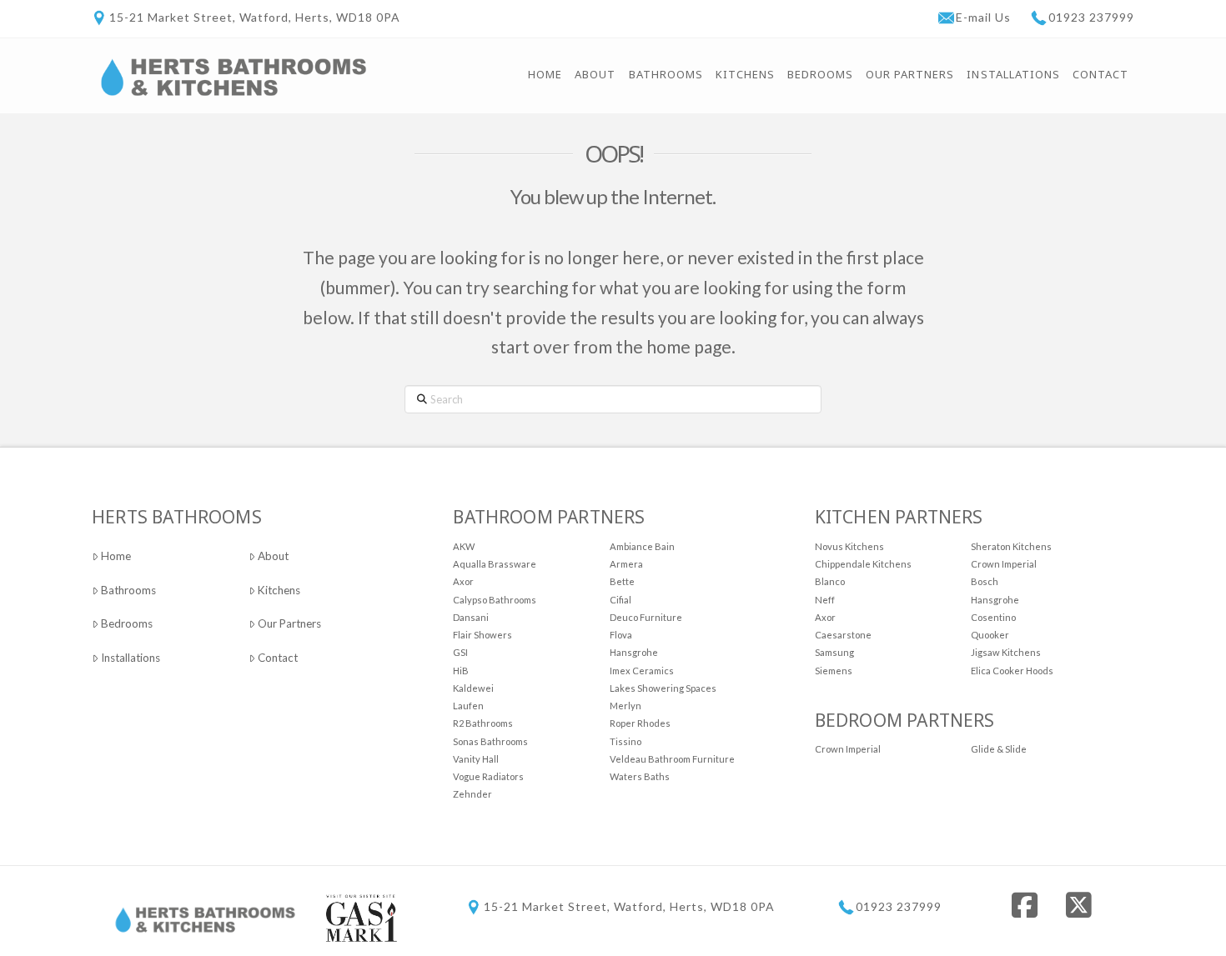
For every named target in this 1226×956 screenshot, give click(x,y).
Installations (130, 657)
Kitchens (279, 590)
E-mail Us (985, 17)
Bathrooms (128, 590)
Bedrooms (127, 623)
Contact (278, 657)
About (273, 556)
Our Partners (289, 623)
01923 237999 (1091, 17)
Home (116, 556)
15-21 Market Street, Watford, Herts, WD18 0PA (254, 17)
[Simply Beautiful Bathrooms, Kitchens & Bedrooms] (233, 75)
